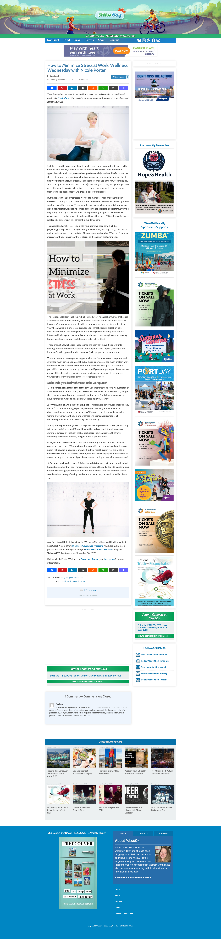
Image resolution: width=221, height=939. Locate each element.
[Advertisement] (88, 635)
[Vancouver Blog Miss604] (110, 14)
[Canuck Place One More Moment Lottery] (110, 51)
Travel (77, 40)
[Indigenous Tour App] (154, 198)
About (102, 40)
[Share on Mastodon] (123, 88)
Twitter (95, 559)
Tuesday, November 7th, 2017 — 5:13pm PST (112, 707)
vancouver (78, 577)
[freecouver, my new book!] (78, 909)
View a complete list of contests (87, 681)
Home (117, 889)
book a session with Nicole (98, 549)
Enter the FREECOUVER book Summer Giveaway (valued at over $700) (85, 675)
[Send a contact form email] (158, 41)
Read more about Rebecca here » (133, 877)
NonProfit (53, 40)
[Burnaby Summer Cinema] (154, 346)
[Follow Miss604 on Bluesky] (139, 41)
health (63, 581)
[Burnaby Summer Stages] (154, 485)
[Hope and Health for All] (154, 165)
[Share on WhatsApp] (103, 88)
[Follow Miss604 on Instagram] (144, 41)
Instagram (109, 559)
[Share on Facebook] (52, 88)
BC (62, 577)
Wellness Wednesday (76, 581)
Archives (163, 833)
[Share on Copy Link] (113, 88)
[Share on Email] (82, 88)
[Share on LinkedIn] (72, 88)
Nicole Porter (64, 98)
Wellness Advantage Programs (87, 545)
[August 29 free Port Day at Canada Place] (154, 390)
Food (66, 40)
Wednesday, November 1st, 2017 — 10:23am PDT (68, 79)
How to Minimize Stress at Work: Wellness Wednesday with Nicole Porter (87, 68)
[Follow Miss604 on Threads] (149, 41)
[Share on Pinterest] (62, 88)
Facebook (86, 559)
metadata (89, 575)
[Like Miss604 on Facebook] (153, 41)
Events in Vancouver (124, 913)
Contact (114, 40)
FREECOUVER (112, 35)
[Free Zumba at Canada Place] (154, 253)
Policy (117, 907)
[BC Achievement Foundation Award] (154, 302)
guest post (68, 577)
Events (89, 40)
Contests (143, 833)
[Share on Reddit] (92, 88)
